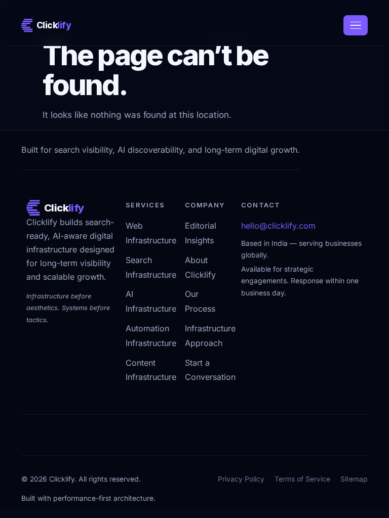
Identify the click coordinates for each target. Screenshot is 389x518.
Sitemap (354, 479)
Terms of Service (302, 479)
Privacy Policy (241, 479)
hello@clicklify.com (278, 226)
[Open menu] (355, 25)
